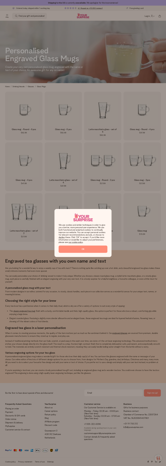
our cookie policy (75, 242)
